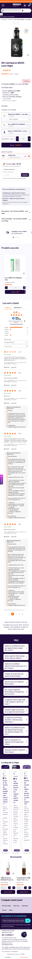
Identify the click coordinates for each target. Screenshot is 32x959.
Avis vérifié (8, 354)
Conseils (16, 850)
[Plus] (24, 287)
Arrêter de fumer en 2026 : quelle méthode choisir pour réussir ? (5, 792)
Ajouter (15, 292)
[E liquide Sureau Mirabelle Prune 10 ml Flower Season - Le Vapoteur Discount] (8, 868)
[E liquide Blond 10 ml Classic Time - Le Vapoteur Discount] (24, 868)
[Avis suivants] (22, 614)
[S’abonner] (28, 921)
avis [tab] (8, 307)
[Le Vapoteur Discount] (15, 5)
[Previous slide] (2, 877)
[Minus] (6, 287)
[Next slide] (29, 877)
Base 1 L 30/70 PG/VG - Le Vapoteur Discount (18, 131)
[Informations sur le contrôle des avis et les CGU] (24, 321)
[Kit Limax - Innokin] (14, 22)
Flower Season (4, 882)
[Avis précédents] (9, 613)
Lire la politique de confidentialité (10, 951)
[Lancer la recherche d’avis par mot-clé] (27, 346)
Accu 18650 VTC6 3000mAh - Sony (18, 124)
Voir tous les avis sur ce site (16, 324)
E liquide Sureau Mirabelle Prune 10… (7, 879)
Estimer (24, 175)
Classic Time (20, 882)
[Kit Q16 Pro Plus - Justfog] (17, 22)
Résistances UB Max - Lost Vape (18, 114)
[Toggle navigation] (1, 5)
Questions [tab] (18, 307)
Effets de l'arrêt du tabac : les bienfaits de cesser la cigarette (26, 792)
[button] (29, 5)
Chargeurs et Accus (10, 282)
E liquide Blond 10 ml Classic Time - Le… (23, 879)
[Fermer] (1, 14)
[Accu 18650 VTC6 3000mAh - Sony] (15, 265)
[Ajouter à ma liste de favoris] (28, 55)
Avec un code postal (8, 172)
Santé (5, 850)
